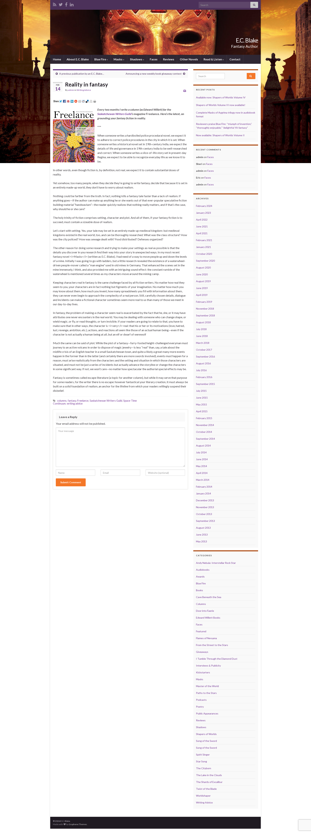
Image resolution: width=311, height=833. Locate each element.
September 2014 (205, 438)
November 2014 (205, 425)
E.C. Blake (247, 40)
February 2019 (204, 301)
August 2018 (203, 322)
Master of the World (207, 686)
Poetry (200, 706)
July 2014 (201, 452)
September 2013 (205, 520)
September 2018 (205, 315)
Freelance (83, 400)
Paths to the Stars (206, 692)
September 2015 (205, 383)
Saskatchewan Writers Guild (114, 113)
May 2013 (201, 541)
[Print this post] (184, 90)
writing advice (75, 403)
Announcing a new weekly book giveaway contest (154, 73)
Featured (201, 631)
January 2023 (203, 212)
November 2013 (205, 507)
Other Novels (189, 59)
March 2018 (202, 342)
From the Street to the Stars (212, 645)
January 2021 (203, 246)
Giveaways (202, 651)
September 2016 (205, 356)
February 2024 (204, 205)
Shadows (136, 59)
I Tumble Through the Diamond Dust (216, 658)
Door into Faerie (205, 610)
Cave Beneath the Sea (208, 597)
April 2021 (202, 233)
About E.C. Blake (78, 59)
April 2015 (202, 411)
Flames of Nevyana (206, 638)
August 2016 (203, 363)
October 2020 (204, 253)
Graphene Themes (78, 824)
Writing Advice (84, 90)
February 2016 (204, 377)
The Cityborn (203, 768)
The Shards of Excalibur (209, 781)
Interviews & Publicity (208, 665)
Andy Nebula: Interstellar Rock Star (216, 562)
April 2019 (202, 294)
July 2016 (201, 370)
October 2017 (204, 349)
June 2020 (202, 274)
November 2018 (205, 308)
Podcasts (201, 699)
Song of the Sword (206, 740)
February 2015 (204, 418)
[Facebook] (66, 3)
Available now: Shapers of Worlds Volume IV (220, 97)
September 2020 (205, 260)
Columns (201, 603)
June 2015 (202, 397)
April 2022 (202, 219)
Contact (234, 59)
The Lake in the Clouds (209, 775)
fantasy (72, 400)
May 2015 (201, 404)
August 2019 (203, 281)
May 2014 (201, 466)
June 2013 (202, 534)
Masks (118, 59)
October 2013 (204, 514)
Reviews (168, 59)
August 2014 (203, 445)
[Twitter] (61, 3)
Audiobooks (202, 569)
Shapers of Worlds (206, 734)
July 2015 (201, 390)
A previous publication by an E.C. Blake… (81, 73)
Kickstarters (203, 672)
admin (71, 90)
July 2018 (201, 329)
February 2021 (204, 240)
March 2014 (202, 479)
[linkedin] (72, 3)
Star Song (201, 761)
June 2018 (202, 335)
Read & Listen (213, 59)
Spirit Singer (203, 754)
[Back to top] (302, 811)
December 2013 (205, 500)
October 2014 (204, 431)
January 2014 (203, 493)
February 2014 (204, 486)
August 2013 (203, 527)
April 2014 (202, 472)
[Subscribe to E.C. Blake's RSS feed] (54, 3)
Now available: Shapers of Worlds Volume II (220, 135)
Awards (200, 576)
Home (57, 59)
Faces (153, 59)
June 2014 (202, 459)
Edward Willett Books (208, 617)
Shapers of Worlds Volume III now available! (220, 104)
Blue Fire (100, 59)
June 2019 (202, 288)
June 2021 (202, 226)
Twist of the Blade (206, 788)
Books (199, 590)
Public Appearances (207, 713)
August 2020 (203, 267)
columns (62, 400)
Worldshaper (203, 795)
